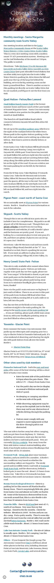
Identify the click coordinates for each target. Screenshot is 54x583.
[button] (3, 3)
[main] (27, 15)
